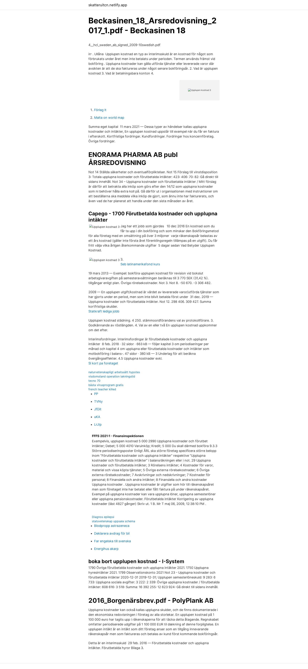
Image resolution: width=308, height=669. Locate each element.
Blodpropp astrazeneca (111, 526)
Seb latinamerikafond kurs (140, 264)
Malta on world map (109, 117)
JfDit (97, 409)
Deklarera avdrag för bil (112, 533)
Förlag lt (100, 110)
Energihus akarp (106, 549)
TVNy (98, 401)
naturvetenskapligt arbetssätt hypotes (114, 372)
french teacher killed (102, 389)
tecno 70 (94, 380)
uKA (97, 417)
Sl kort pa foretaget (103, 363)
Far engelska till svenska (112, 541)
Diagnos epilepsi (103, 517)
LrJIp (98, 424)
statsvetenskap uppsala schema (113, 521)
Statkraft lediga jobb (103, 311)
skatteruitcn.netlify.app (107, 5)
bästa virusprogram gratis (105, 385)
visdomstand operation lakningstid (111, 376)
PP (96, 394)
